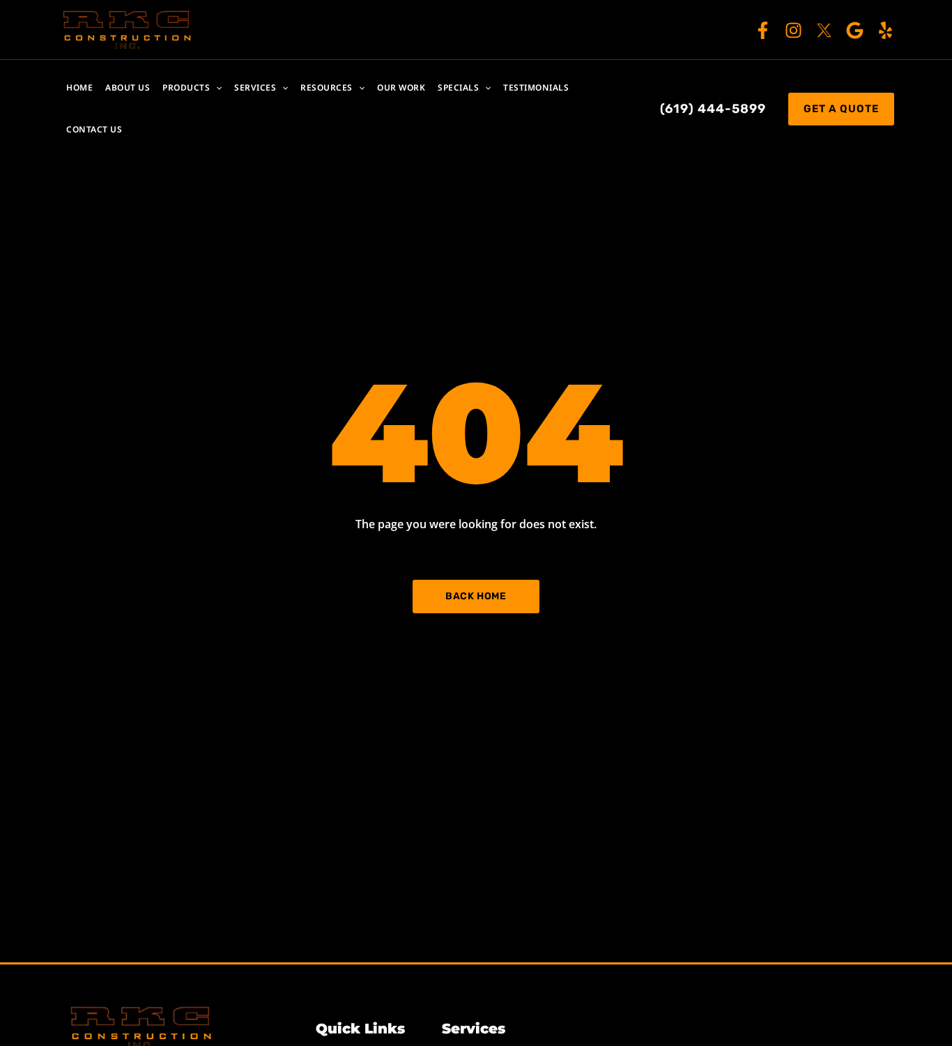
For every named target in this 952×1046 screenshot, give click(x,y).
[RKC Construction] (127, 29)
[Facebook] (762, 30)
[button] (216, 88)
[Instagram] (793, 30)
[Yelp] (885, 30)
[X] (824, 30)
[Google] (854, 30)
